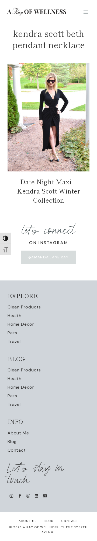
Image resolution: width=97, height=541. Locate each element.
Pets (12, 333)
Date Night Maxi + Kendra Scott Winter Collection (48, 190)
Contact (17, 450)
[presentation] (48, 117)
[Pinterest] (28, 496)
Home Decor (21, 324)
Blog (12, 441)
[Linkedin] (36, 496)
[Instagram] (11, 496)
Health (15, 315)
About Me (18, 433)
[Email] (45, 496)
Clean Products (24, 307)
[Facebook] (20, 496)
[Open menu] (86, 12)
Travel (14, 341)
